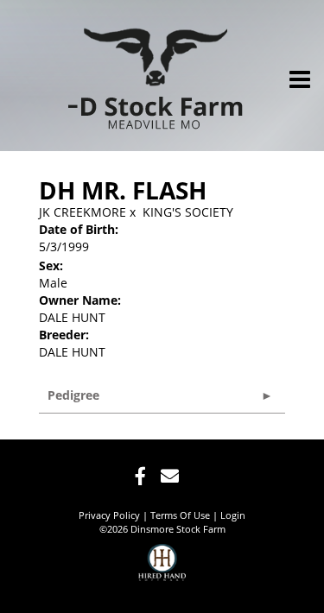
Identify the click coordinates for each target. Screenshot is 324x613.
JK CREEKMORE (82, 212)
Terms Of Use (180, 515)
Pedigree (73, 395)
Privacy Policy (109, 515)
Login (232, 515)
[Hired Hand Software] (162, 570)
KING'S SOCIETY (188, 212)
